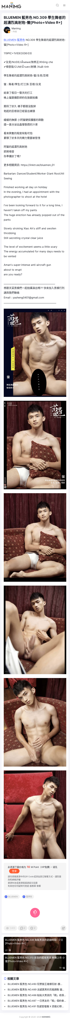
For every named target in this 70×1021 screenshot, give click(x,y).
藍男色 (21, 39)
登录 (14, 871)
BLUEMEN (10, 39)
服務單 (33, 886)
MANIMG (46, 1017)
